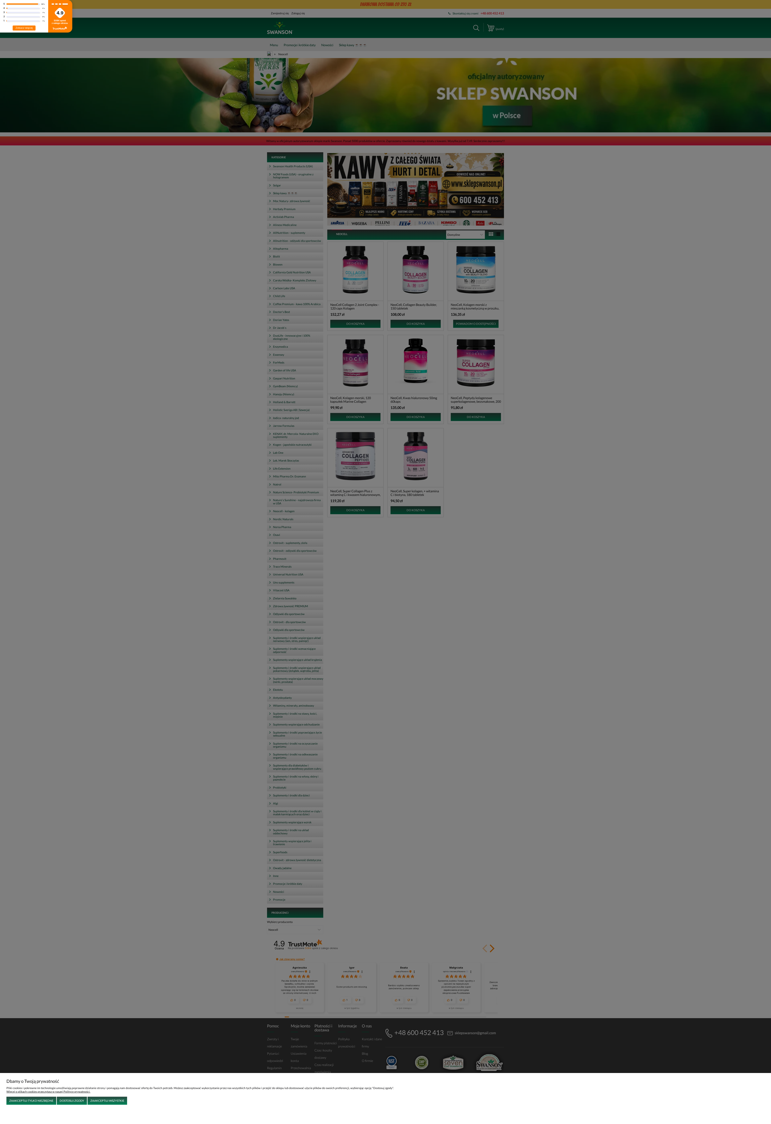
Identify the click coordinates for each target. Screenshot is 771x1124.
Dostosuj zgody (72, 1100)
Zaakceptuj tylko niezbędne (31, 1100)
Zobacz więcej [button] (24, 27)
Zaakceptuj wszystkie (107, 1100)
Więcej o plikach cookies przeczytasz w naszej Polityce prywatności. (48, 1091)
